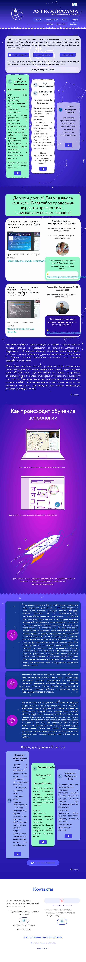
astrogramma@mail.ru (62, 905)
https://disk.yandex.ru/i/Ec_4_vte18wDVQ (27, 260)
